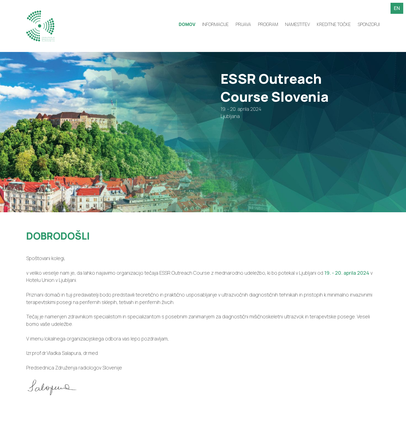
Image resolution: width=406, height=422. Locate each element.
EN (397, 8)
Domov (187, 24)
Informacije (215, 24)
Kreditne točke (334, 24)
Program (268, 24)
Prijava (243, 24)
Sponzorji (369, 24)
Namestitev (297, 24)
